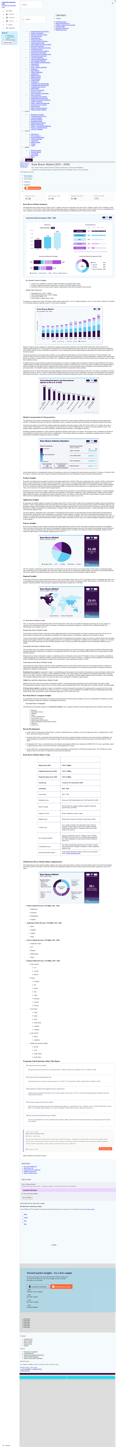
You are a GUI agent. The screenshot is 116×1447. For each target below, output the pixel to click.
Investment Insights (36, 121)
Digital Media (35, 88)
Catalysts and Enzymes (37, 43)
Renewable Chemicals (37, 46)
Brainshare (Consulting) (31, 1351)
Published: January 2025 (30, 1171)
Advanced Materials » (37, 57)
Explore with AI (8, 42)
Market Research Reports (38, 123)
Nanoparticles (35, 64)
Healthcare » (34, 69)
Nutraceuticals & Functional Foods (41, 54)
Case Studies (34, 153)
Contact (33, 144)
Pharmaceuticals (35, 79)
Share (25, 1214)
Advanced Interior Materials (39, 59)
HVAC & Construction (37, 90)
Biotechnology (35, 70)
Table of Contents (28, 178)
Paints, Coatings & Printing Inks (40, 103)
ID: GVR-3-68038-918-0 (30, 1166)
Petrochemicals (35, 106)
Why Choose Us (36, 136)
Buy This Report (27, 1197)
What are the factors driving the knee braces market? (41, 1115)
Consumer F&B (60, 26)
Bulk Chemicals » (36, 95)
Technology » (35, 82)
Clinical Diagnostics (37, 72)
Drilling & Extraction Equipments (40, 100)
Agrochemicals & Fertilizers (39, 96)
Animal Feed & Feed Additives (40, 51)
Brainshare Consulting (37, 114)
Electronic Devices (36, 36)
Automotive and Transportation (40, 83)
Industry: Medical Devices (30, 1173)
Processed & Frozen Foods (38, 56)
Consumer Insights (36, 118)
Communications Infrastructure (40, 85)
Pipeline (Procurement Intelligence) (34, 1355)
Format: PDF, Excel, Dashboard (32, 1169)
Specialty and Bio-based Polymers (41, 48)
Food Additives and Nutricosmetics (41, 44)
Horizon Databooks (36, 119)
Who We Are (35, 134)
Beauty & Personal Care (62, 23)
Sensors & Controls (36, 39)
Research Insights (36, 150)
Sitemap (26, 1345)
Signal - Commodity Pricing (39, 127)
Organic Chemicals (36, 101)
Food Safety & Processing (38, 52)
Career (33, 145)
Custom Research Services (38, 116)
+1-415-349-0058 (25, 1369)
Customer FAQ (28, 1339)
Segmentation (27, 181)
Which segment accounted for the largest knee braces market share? (45, 1089)
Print (25, 1224)
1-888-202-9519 (37, 1369)
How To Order (28, 1340)
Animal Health (35, 80)
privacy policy (91, 1209)
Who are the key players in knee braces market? (39, 1102)
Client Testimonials (36, 139)
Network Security (36, 92)
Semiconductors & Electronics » (40, 31)
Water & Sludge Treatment (38, 109)
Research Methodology (37, 137)
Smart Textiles (35, 65)
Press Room (34, 155)
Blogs (32, 157)
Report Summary (28, 175)
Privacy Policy (28, 1342)
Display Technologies (37, 33)
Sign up (29, 160)
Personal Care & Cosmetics (39, 105)
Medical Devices (36, 75)
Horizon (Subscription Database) (33, 1358)
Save (25, 1221)
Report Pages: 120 (28, 1168)
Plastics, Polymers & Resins (39, 108)
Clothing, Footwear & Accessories (65, 25)
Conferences (34, 140)
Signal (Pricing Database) (31, 1356)
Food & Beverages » (37, 49)
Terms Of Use (28, 1344)
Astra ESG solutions (37, 129)
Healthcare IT (35, 74)
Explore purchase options (73, 853)
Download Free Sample (34, 188)
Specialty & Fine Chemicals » (39, 41)
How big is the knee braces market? (36, 1065)
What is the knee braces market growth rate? (38, 1077)
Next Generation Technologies (40, 93)
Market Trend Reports (37, 124)
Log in (29, 158)
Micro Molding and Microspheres (40, 62)
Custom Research (29, 1353)
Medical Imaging (36, 77)
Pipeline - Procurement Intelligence (41, 126)
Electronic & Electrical (62, 28)
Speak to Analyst (106, 1149)
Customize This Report (39, 1287)
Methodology (27, 184)
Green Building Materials (38, 61)
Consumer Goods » (61, 21)
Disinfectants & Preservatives (39, 98)
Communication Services (38, 87)
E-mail (26, 1217)
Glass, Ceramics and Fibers (39, 67)
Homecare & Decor (61, 30)
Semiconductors (35, 38)
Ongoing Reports (36, 152)
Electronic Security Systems (39, 34)
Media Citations (35, 142)
